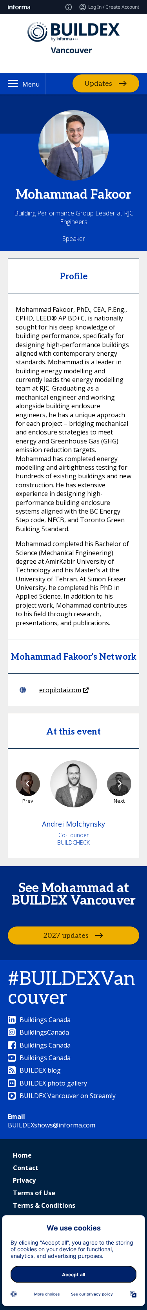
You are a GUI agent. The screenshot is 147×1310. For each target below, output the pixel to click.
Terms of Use (34, 1193)
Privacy (24, 1180)
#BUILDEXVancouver (71, 988)
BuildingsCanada (44, 1032)
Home (22, 1155)
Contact (25, 1167)
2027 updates (66, 935)
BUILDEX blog (40, 1070)
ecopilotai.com (60, 690)
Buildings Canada (45, 1019)
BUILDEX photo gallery (53, 1083)
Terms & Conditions (44, 1205)
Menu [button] (31, 84)
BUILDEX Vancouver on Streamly (68, 1095)
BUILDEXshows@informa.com (51, 1125)
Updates (98, 84)
